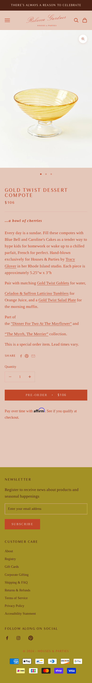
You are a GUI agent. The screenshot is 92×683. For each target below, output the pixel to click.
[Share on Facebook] (21, 356)
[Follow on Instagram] (18, 638)
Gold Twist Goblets (53, 283)
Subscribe (22, 524)
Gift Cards (12, 566)
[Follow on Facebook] (7, 638)
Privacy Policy (14, 606)
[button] (76, 20)
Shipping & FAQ (16, 582)
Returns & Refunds (17, 590)
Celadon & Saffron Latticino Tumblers (37, 293)
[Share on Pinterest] (27, 356)
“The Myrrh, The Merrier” (26, 334)
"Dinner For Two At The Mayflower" (41, 323)
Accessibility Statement (20, 613)
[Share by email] (33, 356)
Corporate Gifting (17, 575)
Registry (10, 559)
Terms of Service (16, 598)
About (9, 551)
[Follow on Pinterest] (30, 638)
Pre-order (52, 395)
